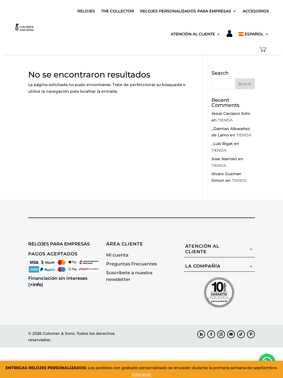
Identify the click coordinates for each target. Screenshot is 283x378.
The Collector (117, 11)
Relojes (86, 11)
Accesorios (256, 11)
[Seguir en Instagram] (221, 334)
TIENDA (225, 120)
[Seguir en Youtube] (231, 334)
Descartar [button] (141, 374)
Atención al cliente (193, 34)
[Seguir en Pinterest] (251, 334)
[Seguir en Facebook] (211, 334)
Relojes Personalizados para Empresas (185, 11)
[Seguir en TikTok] (241, 334)
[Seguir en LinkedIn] (201, 334)
